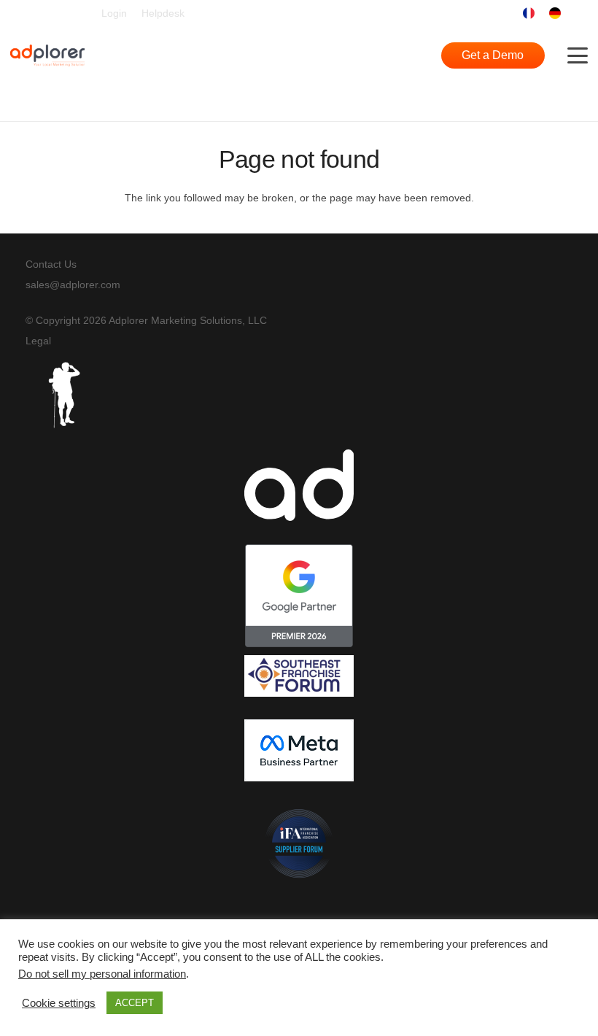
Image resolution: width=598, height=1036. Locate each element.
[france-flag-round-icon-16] (529, 13)
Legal (38, 341)
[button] (578, 13)
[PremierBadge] (299, 596)
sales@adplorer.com (73, 284)
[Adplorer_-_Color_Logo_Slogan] (47, 55)
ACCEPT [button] (134, 1002)
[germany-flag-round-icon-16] (555, 13)
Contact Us (51, 264)
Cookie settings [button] (59, 1003)
